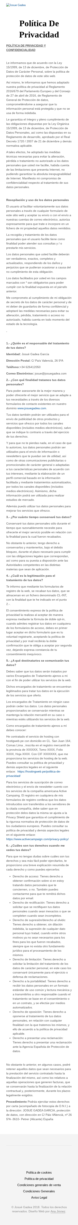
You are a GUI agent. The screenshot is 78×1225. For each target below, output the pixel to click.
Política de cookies (39, 1172)
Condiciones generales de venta (39, 1185)
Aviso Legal (39, 1197)
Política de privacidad (39, 1178)
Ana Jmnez (58, 1211)
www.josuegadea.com (31, 408)
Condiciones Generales (39, 1191)
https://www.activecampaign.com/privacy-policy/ (37, 839)
